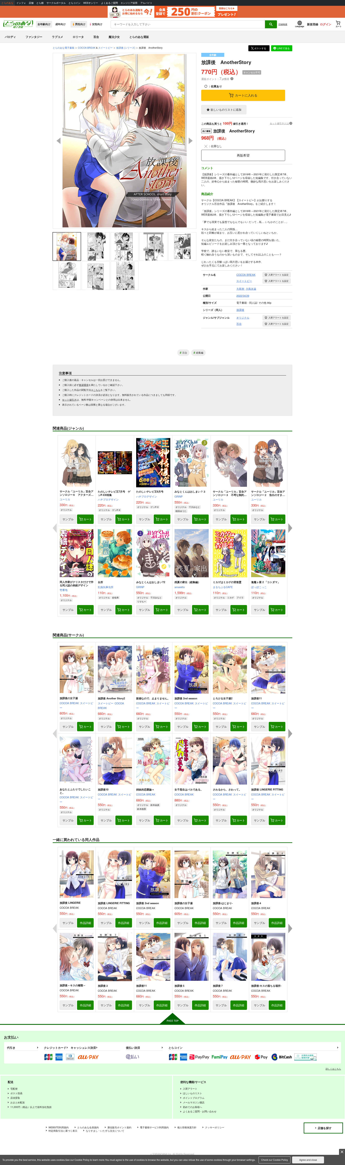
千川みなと (194, 507)
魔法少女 (114, 37)
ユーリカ (65, 499)
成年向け (60, 24)
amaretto (179, 587)
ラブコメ (57, 37)
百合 (96, 37)
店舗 (31, 3)
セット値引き (69, 399)
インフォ (21, 3)
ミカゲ (230, 597)
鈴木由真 (155, 804)
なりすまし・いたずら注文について (105, 1130)
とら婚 (40, 3)
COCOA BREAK (69, 703)
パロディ (10, 37)
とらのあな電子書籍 (63, 47)
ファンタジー (34, 37)
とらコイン (74, 3)
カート (87, 519)
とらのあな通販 (139, 37)
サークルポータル (56, 3)
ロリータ (78, 37)
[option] (124, 141)
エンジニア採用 (129, 3)
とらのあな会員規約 (88, 1127)
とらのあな (7, 3)
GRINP (178, 496)
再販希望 (243, 155)
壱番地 (63, 590)
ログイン (325, 24)
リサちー (141, 601)
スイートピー (105, 703)
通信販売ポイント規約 (119, 1127)
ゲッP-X (116, 510)
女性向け (97, 24)
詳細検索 (283, 24)
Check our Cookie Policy (274, 1159)
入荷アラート (278, 274)
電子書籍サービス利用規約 (154, 1127)
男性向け (80, 24)
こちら (96, 389)
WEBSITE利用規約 (59, 1127)
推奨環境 (83, 384)
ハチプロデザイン (108, 499)
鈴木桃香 (141, 808)
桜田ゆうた (180, 511)
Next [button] (191, 141)
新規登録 (312, 24)
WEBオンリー (90, 3)
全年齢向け (44, 24)
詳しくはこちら (333, 1068)
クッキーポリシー (214, 1127)
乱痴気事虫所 (105, 587)
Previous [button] (58, 141)
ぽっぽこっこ (259, 587)
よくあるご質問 (109, 3)
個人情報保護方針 (186, 1127)
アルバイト (146, 3)
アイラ (240, 597)
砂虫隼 (115, 597)
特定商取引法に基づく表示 (63, 1130)
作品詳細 (85, 923)
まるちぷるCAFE (223, 587)
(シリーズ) (125, 47)
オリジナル (66, 509)
